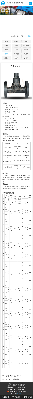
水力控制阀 (26, 45)
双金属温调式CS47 (15, 379)
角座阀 (26, 58)
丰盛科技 (19, 393)
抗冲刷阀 (16, 54)
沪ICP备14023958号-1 (19, 389)
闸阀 (26, 41)
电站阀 (6, 41)
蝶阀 (6, 50)
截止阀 (6, 45)
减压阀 (6, 58)
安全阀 (16, 58)
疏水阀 (6, 54)
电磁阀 (26, 54)
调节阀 (26, 50)
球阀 (16, 45)
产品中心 (23, 36)
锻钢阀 (16, 41)
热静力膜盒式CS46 (15, 376)
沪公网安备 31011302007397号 (17, 391)
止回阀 (16, 50)
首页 (18, 36)
